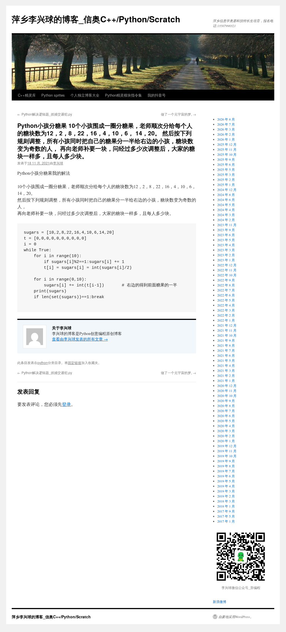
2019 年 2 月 (226, 496)
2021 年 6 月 (226, 355)
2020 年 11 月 (227, 390)
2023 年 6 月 (226, 235)
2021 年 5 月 (226, 360)
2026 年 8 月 (226, 119)
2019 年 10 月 (227, 456)
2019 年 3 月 (226, 491)
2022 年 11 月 (227, 270)
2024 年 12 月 (227, 189)
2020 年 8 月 (226, 405)
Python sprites (53, 95)
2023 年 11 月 (227, 224)
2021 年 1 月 (226, 380)
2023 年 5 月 (226, 240)
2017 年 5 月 (226, 516)
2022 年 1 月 (226, 320)
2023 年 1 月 (226, 260)
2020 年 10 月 (227, 395)
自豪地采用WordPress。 (235, 616)
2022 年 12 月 (227, 265)
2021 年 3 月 (226, 370)
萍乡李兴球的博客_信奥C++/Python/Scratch (96, 19)
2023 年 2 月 (226, 255)
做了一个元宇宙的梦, (178, 114)
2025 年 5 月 (226, 169)
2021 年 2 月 (226, 375)
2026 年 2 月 (226, 134)
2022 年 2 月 (226, 315)
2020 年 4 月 (226, 425)
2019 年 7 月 (226, 471)
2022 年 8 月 (226, 285)
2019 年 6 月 (226, 476)
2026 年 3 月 (226, 129)
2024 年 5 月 (226, 204)
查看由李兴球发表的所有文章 (80, 339)
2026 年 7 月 (226, 124)
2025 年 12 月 (227, 144)
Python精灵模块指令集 (123, 95)
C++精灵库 (27, 95)
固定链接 (74, 362)
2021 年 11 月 (227, 330)
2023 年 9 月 (226, 230)
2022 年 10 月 (227, 275)
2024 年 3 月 (226, 214)
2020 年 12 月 (227, 385)
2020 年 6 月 (226, 415)
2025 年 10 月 (227, 154)
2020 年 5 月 (226, 420)
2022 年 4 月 (226, 305)
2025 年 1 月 (226, 184)
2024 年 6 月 (226, 199)
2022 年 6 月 (226, 295)
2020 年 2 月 (226, 436)
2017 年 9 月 (226, 511)
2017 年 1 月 (226, 521)
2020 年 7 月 (226, 410)
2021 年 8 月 (226, 345)
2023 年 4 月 (226, 245)
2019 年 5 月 (226, 481)
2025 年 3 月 (226, 174)
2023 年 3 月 (226, 250)
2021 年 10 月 (227, 335)
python (42, 362)
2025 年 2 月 (226, 179)
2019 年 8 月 (226, 466)
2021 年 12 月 (227, 325)
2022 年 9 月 (226, 280)
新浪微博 (219, 601)
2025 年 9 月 (226, 159)
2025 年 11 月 (227, 149)
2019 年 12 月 (227, 446)
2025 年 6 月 (226, 164)
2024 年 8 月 (226, 194)
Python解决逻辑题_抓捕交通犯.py (44, 114)
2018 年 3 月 (226, 501)
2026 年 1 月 (226, 139)
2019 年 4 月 (226, 486)
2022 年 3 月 (226, 310)
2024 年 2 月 (226, 219)
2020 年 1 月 (226, 441)
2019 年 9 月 (226, 461)
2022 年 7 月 (226, 290)
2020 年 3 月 (226, 430)
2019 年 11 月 (227, 451)
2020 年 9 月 (226, 400)
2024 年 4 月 (226, 209)
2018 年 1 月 (226, 506)
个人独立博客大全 (84, 95)
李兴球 (58, 163)
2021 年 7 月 (226, 350)
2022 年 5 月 (226, 300)
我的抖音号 (156, 95)
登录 (66, 404)
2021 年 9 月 (226, 340)
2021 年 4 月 (226, 365)
